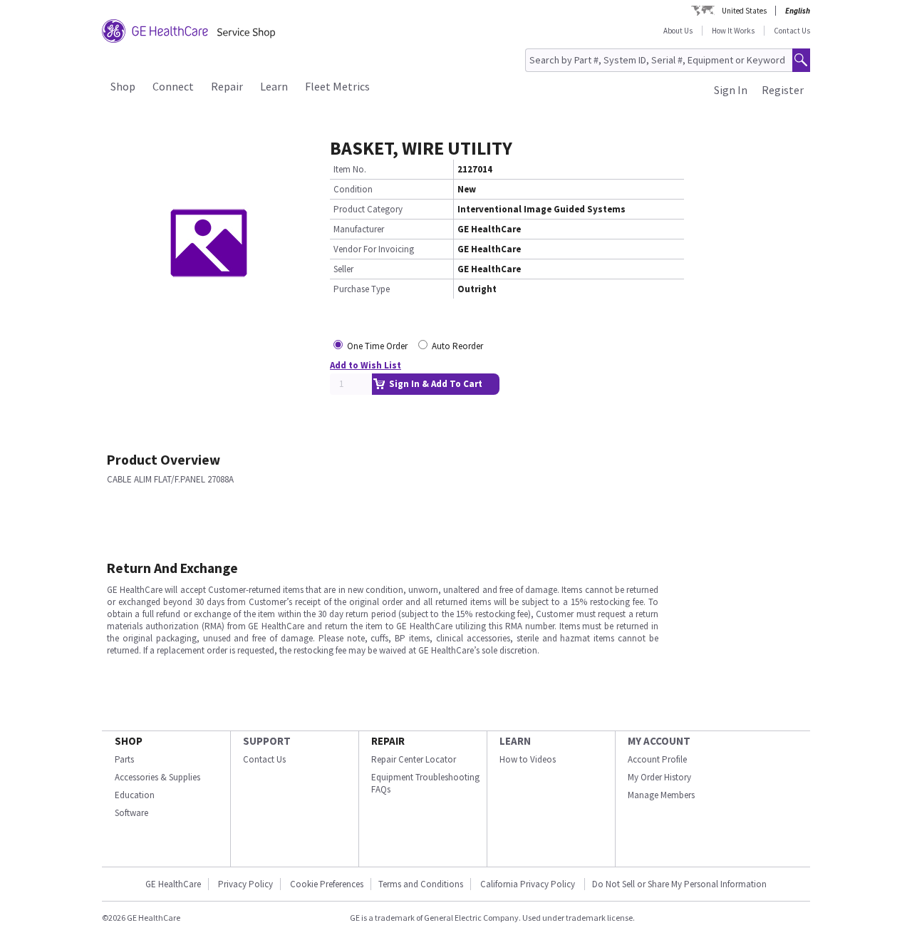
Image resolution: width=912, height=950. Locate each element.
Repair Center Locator (413, 759)
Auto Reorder (457, 346)
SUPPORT (267, 741)
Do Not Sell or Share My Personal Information (679, 884)
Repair (227, 86)
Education (135, 795)
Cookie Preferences (326, 884)
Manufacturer (358, 229)
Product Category (368, 209)
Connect (173, 86)
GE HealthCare (173, 884)
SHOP (128, 741)
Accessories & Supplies (157, 777)
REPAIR (388, 741)
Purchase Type (361, 289)
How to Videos (527, 759)
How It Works (733, 31)
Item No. (349, 169)
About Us (678, 31)
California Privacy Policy (528, 884)
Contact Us (792, 31)
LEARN (515, 741)
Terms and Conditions (420, 884)
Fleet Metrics (337, 86)
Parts (124, 759)
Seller (343, 269)
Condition (353, 189)
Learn (274, 86)
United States (744, 11)
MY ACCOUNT (659, 741)
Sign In (730, 90)
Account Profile (657, 759)
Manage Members (661, 795)
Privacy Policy (245, 884)
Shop (122, 86)
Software (131, 813)
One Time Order (377, 346)
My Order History (659, 777)
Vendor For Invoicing (373, 249)
